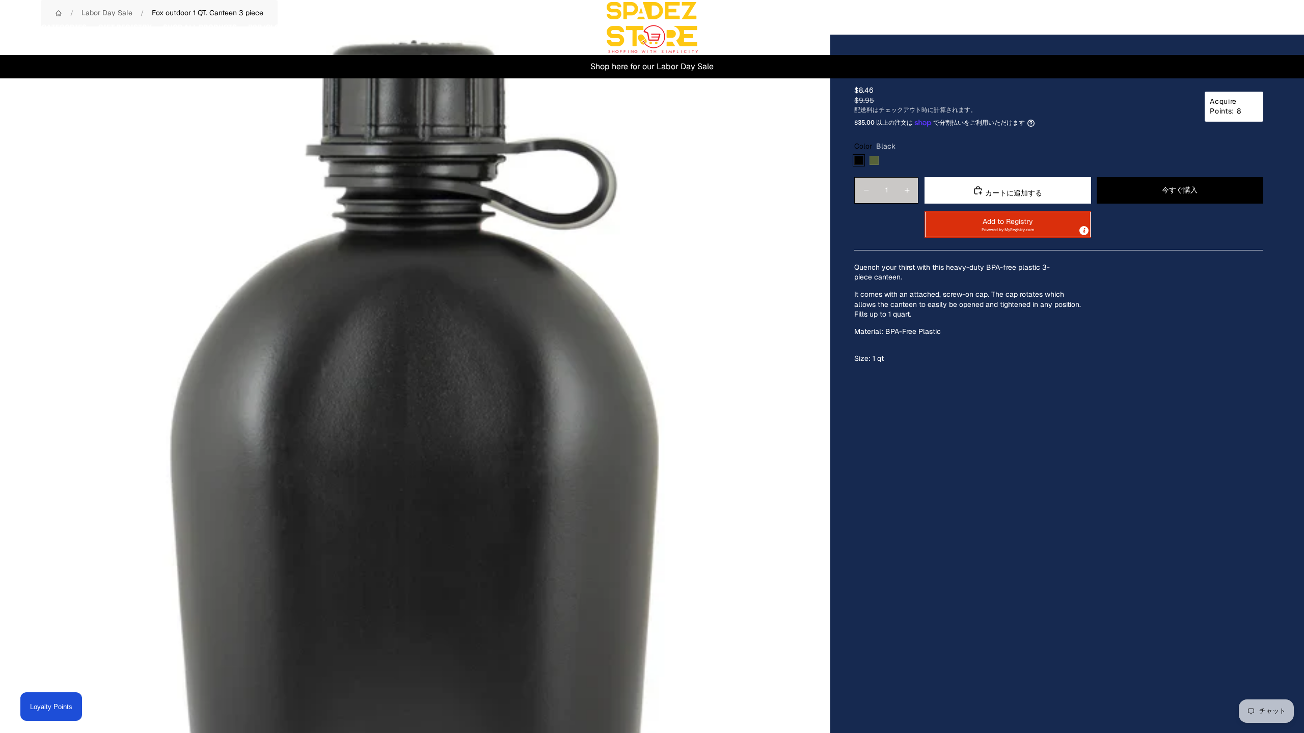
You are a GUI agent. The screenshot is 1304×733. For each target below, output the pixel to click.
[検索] (1228, 27)
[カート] (1272, 27)
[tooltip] (1084, 230)
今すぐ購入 (1180, 189)
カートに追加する (1012, 193)
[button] (1008, 224)
